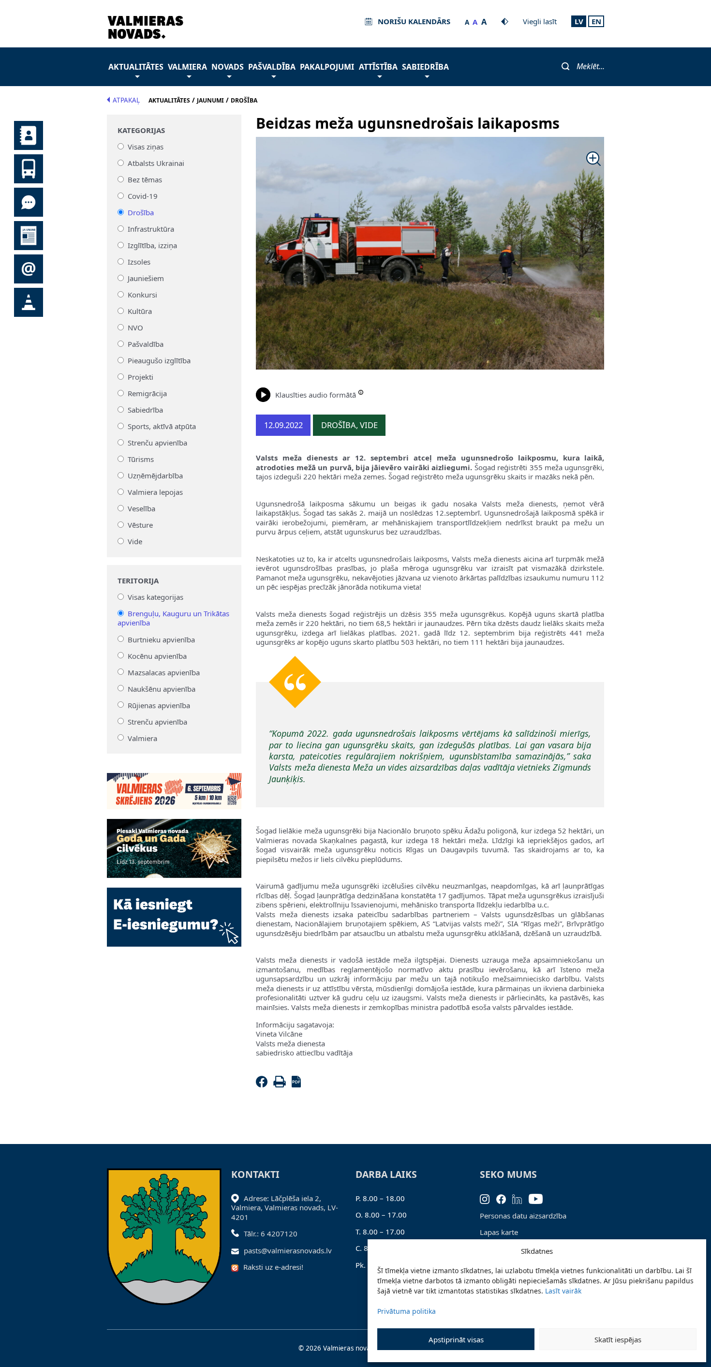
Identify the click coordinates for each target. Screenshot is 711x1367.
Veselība (141, 508)
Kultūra (140, 311)
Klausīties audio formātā (315, 395)
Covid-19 (143, 196)
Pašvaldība (272, 66)
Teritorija (138, 580)
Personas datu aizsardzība (523, 1215)
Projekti (140, 377)
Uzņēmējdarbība (155, 475)
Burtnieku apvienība (161, 639)
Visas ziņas (145, 146)
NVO (135, 327)
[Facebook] (263, 1084)
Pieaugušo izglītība (159, 360)
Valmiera (187, 66)
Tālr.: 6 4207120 (270, 1233)
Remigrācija (147, 393)
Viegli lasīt (540, 21)
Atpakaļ (126, 100)
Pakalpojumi (327, 66)
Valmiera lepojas (155, 492)
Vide (135, 541)
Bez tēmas (145, 179)
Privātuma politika (406, 1311)
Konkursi (142, 294)
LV (579, 21)
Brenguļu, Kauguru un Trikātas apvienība (173, 618)
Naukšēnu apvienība (161, 688)
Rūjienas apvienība (159, 705)
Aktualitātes (135, 66)
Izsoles (139, 262)
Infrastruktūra (151, 229)
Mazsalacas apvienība (164, 672)
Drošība (141, 212)
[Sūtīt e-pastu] (237, 1250)
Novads (227, 66)
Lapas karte (499, 1232)
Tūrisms (141, 459)
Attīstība (378, 66)
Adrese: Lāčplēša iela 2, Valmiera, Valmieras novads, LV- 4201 (284, 1207)
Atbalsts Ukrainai (156, 163)
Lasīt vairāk (563, 1290)
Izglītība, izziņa (152, 245)
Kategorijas (141, 130)
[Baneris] (174, 785)
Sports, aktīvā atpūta (162, 426)
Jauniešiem (146, 278)
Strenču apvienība (157, 442)
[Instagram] (488, 1198)
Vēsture (140, 525)
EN (596, 21)
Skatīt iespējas (617, 1339)
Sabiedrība (425, 66)
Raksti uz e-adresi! (273, 1267)
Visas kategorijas (155, 597)
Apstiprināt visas (456, 1339)
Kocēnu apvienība (157, 655)
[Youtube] (539, 1198)
